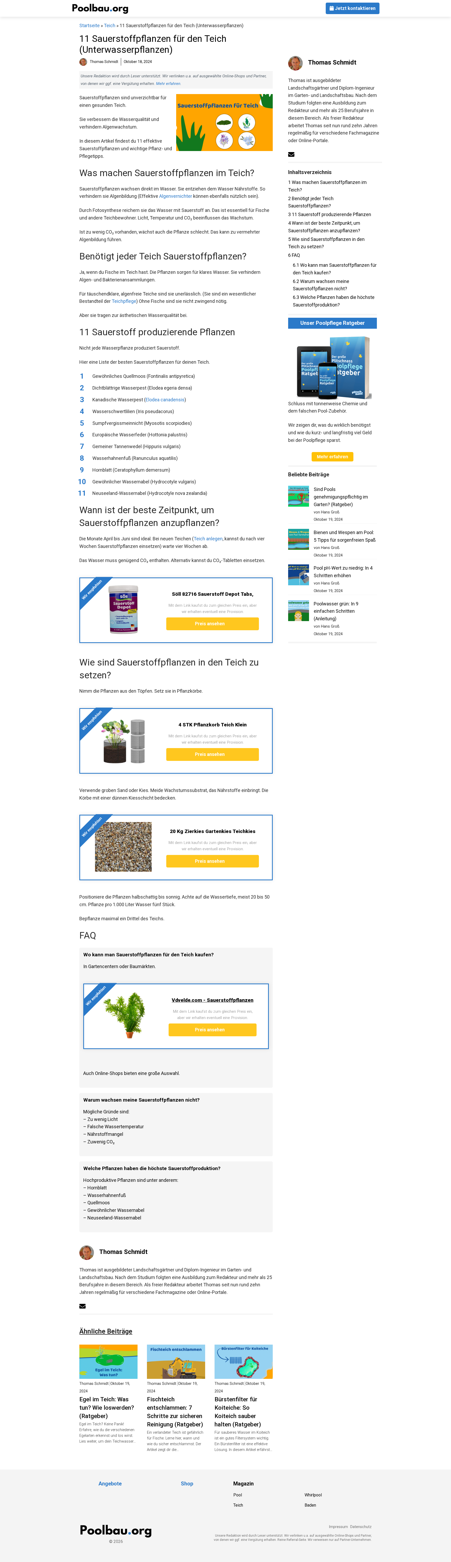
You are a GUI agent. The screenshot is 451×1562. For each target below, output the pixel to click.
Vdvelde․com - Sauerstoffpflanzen (212, 1000)
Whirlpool (313, 1494)
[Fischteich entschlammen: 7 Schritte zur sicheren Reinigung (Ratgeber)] (176, 1375)
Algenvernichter (175, 196)
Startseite (89, 25)
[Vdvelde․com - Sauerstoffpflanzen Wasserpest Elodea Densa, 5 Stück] (125, 1016)
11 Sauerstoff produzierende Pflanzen (329, 214)
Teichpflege (124, 301)
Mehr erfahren (168, 83)
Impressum (338, 1527)
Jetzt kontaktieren (355, 8)
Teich (109, 25)
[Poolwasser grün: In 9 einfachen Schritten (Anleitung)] (298, 611)
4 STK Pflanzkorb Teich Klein (213, 725)
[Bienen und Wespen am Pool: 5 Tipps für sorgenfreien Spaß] (298, 540)
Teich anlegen (208, 538)
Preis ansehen (210, 623)
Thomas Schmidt (123, 1252)
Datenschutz (361, 1527)
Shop (187, 1483)
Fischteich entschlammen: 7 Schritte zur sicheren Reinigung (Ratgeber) (175, 1412)
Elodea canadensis (165, 399)
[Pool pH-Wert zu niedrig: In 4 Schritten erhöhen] (298, 576)
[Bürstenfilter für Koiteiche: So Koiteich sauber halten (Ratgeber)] (244, 1375)
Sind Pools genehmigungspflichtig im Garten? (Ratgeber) (341, 497)
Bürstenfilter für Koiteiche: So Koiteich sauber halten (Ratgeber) (238, 1412)
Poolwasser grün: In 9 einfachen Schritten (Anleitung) (336, 611)
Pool (237, 1494)
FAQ (294, 255)
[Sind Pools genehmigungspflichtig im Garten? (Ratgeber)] (298, 497)
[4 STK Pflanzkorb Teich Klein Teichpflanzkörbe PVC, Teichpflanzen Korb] (123, 740)
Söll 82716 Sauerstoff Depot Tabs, (212, 594)
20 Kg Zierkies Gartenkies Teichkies (213, 831)
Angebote (110, 1483)
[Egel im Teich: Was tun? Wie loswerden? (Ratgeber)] (108, 1375)
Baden (310, 1505)
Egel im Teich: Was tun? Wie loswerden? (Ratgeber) (106, 1407)
